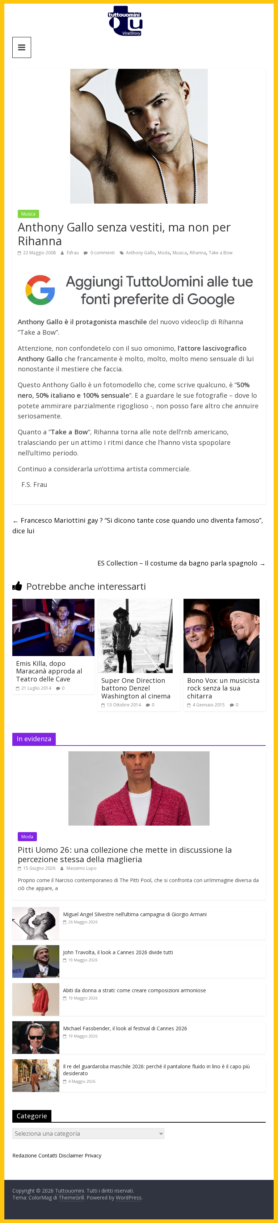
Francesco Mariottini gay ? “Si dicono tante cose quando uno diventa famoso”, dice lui (137, 525)
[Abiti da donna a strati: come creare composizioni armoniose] (35, 987)
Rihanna (198, 253)
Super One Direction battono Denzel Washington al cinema (135, 688)
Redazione (24, 1155)
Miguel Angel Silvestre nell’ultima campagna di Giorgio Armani (135, 914)
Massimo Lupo (82, 868)
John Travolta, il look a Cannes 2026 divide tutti (118, 952)
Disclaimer (71, 1155)
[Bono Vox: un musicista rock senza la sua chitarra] (222, 603)
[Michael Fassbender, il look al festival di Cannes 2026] (35, 1025)
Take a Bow (220, 253)
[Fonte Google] (139, 290)
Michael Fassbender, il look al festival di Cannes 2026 (125, 1028)
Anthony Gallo (140, 253)
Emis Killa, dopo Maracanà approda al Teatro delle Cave (49, 671)
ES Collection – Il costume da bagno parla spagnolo (181, 563)
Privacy (93, 1155)
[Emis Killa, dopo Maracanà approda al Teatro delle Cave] (53, 603)
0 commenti (102, 253)
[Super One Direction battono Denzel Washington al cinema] (135, 603)
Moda (164, 253)
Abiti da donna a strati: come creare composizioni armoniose (134, 990)
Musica (28, 214)
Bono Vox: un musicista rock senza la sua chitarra (223, 688)
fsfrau (73, 253)
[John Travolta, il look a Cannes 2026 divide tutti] (35, 949)
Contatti (47, 1155)
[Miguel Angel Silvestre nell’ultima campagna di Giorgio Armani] (35, 910)
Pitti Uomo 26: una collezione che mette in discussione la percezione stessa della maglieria (125, 854)
